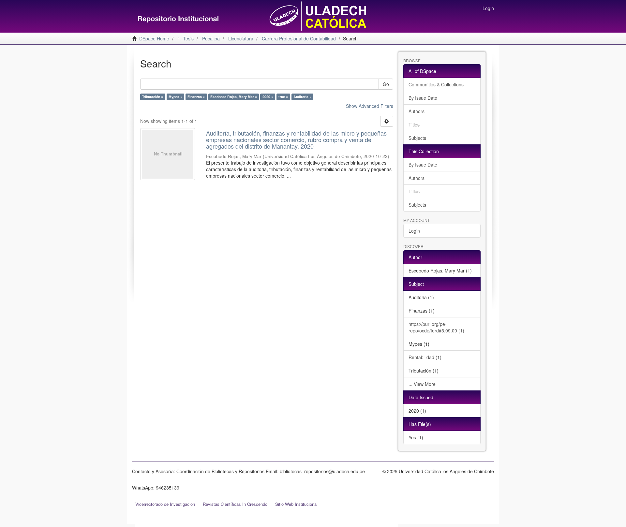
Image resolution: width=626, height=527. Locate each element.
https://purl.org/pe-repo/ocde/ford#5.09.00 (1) (436, 327)
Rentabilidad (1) (425, 357)
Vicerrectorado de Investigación (165, 504)
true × (283, 96)
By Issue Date (423, 98)
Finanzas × (196, 96)
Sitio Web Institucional (296, 504)
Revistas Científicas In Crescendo (235, 504)
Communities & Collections (436, 84)
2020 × (267, 96)
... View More (422, 384)
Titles (414, 124)
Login (414, 230)
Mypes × (175, 96)
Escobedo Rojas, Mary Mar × (233, 96)
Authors (417, 111)
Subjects (417, 138)
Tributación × (152, 96)
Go (386, 84)
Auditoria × (302, 96)
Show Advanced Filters (369, 106)
